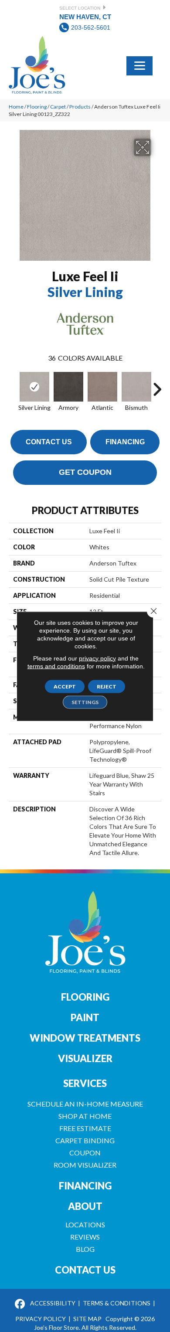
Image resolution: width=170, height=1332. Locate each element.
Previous (13, 385)
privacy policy (97, 657)
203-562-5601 (90, 27)
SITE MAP (87, 1318)
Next (156, 385)
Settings (85, 701)
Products (80, 106)
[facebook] (20, 1304)
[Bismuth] (136, 387)
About (85, 1206)
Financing (125, 442)
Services (85, 1083)
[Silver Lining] (34, 387)
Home (16, 106)
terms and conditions (56, 665)
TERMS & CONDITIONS (116, 1303)
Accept (65, 686)
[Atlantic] (102, 387)
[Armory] (68, 387)
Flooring (37, 106)
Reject (106, 686)
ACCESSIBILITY (52, 1303)
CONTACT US (85, 1270)
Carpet (58, 106)
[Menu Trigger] (139, 65)
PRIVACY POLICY (40, 1318)
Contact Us (49, 442)
